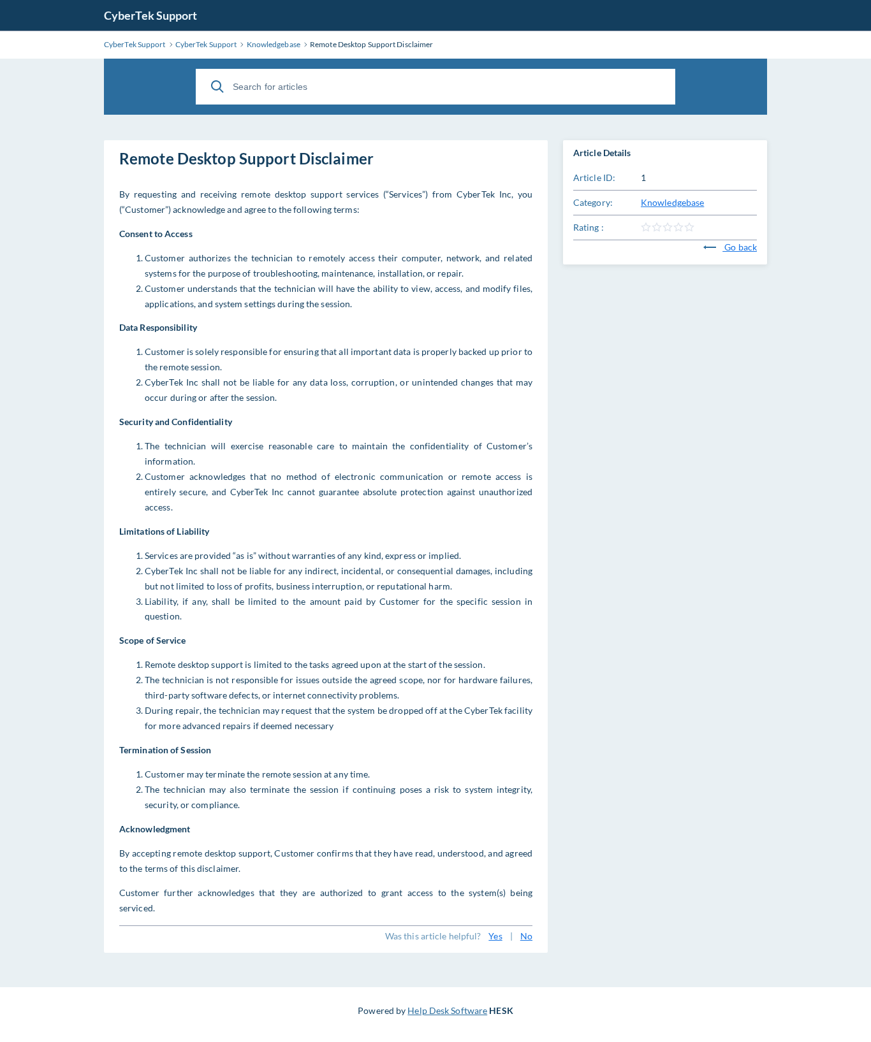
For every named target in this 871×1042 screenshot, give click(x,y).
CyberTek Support (151, 15)
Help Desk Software (447, 1010)
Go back (739, 247)
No (526, 935)
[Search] (217, 86)
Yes (495, 935)
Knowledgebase (672, 202)
